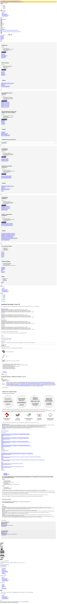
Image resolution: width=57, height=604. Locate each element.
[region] (28, 319)
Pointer (55, 384)
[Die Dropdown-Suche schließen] (11, 34)
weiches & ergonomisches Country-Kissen (6, 225)
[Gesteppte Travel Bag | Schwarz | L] (15, 434)
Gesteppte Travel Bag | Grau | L (5, 442)
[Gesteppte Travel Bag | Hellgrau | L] (16, 445)
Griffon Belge (8, 383)
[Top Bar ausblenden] (1, 18)
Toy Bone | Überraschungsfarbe (5, 457)
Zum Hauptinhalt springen (3, 0)
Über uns (3, 569)
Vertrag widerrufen (2, 565)
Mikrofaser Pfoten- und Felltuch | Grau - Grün (7, 83)
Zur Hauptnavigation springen (17, 0)
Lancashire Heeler (46, 383)
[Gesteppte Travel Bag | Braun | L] (15, 438)
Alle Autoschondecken (4, 119)
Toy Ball (2, 252)
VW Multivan (3, 124)
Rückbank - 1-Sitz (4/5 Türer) (5, 102)
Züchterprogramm (4, 588)
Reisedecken (3, 73)
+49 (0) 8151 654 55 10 (13, 562)
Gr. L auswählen (4, 534)
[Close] (0, 603)
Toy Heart (2, 255)
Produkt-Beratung (4, 52)
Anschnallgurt (3, 132)
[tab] (5, 371)
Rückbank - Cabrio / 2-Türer (5, 107)
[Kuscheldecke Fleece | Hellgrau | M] (17, 453)
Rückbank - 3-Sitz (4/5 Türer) (5, 105)
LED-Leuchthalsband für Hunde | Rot (6, 464)
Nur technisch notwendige (4, 602)
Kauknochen (3, 85)
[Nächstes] (4, 313)
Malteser (9, 384)
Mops (37, 384)
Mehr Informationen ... (26, 601)
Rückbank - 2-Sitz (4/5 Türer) (5, 104)
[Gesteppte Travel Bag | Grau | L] (16, 441)
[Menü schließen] (1, 27)
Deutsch (4, 5)
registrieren (3, 29)
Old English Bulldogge (42, 384)
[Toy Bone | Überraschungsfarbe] (21, 456)
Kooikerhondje (34, 383)
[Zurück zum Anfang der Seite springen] (1, 600)
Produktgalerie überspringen (5, 450)
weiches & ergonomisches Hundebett (6, 176)
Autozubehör (3, 267)
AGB (2, 13)
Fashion (2, 282)
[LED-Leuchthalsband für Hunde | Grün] (12, 466)
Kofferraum (2, 121)
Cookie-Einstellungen (5, 16)
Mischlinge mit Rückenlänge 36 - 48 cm (26, 384)
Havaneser (11, 383)
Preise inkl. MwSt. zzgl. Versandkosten (6, 338)
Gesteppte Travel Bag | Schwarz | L (6, 435)
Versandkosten (4, 568)
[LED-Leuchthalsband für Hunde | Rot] (12, 463)
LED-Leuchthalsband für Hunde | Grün (6, 467)
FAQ (2, 587)
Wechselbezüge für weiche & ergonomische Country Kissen (9, 238)
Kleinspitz (30, 383)
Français (4, 7)
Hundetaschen (3, 75)
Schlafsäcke (2, 72)
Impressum (3, 12)
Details (2, 436)
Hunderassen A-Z (4, 570)
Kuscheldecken (3, 57)
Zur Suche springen (10, 0)
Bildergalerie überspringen (5, 424)
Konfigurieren (9, 602)
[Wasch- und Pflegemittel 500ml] (23, 459)
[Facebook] (0, 590)
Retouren (3, 584)
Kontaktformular (7, 564)
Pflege (2, 270)
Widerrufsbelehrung (4, 14)
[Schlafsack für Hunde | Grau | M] (14, 309)
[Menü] (1, 20)
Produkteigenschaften (5, 571)
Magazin (3, 572)
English (4, 295)
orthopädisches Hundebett (4, 159)
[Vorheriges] (2, 313)
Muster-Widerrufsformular (5, 15)
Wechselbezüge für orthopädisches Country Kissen (8, 235)
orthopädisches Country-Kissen (5, 208)
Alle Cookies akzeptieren (15, 602)
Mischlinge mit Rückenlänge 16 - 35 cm (16, 384)
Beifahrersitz (3, 122)
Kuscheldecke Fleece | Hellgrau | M (6, 454)
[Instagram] (1, 590)
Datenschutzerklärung (5, 289)
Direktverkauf (4, 573)
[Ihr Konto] (1, 26)
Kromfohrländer (38, 383)
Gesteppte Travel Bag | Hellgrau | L (6, 446)
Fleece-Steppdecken (3, 56)
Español (4, 296)
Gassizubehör (3, 269)
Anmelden (1, 28)
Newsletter (3, 585)
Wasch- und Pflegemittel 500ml (5, 86)
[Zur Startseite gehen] (3, 19)
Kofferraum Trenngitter (4, 134)
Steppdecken (3, 54)
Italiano (4, 8)
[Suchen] (2, 24)
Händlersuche (4, 586)
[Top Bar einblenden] (1, 33)
